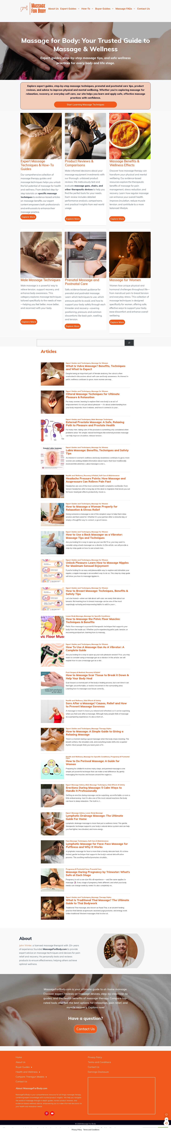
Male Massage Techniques (40, 280)
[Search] (129, 343)
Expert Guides (68, 8)
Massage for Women (125, 280)
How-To (85, 8)
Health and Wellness (27, 1071)
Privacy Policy (95, 1057)
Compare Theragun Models (30, 1076)
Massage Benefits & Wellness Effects (124, 163)
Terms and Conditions (99, 1062)
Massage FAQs (124, 8)
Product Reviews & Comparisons (79, 163)
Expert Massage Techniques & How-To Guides (37, 165)
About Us (53, 8)
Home (19, 1057)
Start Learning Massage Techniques (85, 104)
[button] (28, 216)
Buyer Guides (102, 8)
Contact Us (143, 8)
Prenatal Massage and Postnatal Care (82, 282)
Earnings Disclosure (98, 1071)
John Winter (25, 945)
